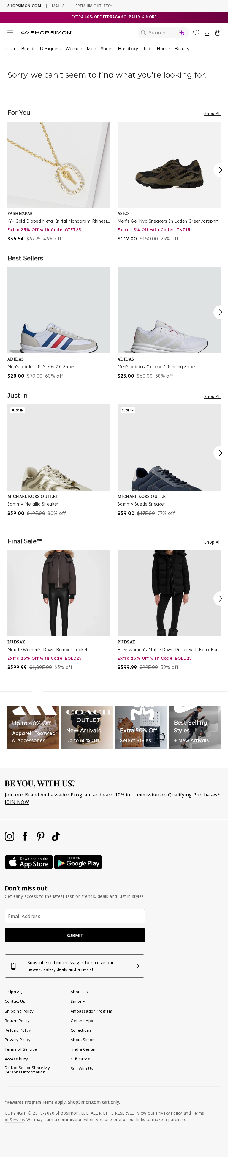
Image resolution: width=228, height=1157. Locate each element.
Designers (50, 48)
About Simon (83, 1039)
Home (163, 48)
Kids (148, 48)
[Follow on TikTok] (56, 839)
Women (73, 48)
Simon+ (78, 1001)
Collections (81, 1030)
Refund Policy (18, 1030)
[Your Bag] (218, 34)
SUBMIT (74, 935)
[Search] (163, 32)
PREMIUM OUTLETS (93, 5)
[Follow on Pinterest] (41, 839)
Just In (10, 48)
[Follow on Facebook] (25, 839)
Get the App (82, 1020)
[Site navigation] (10, 33)
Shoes (107, 48)
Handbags (128, 48)
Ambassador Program (91, 1011)
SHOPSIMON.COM (24, 6)
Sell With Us (82, 1068)
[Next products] (220, 170)
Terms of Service (21, 1049)
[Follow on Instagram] (10, 839)
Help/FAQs (15, 991)
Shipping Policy (19, 1011)
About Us (79, 991)
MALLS (58, 5)
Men (91, 48)
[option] (59, 182)
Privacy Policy (18, 1039)
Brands (28, 48)
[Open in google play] (78, 867)
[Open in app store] (29, 867)
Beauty (182, 48)
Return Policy (17, 1020)
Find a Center (83, 1049)
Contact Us (15, 1001)
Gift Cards (80, 1059)
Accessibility (16, 1059)
